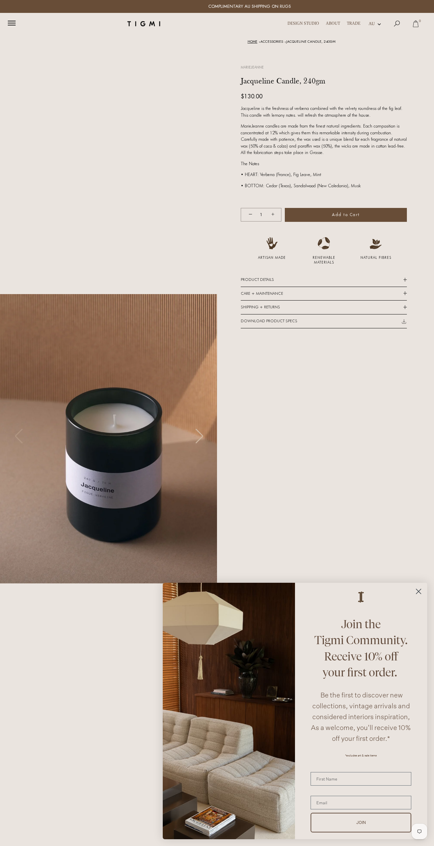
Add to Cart (346, 214)
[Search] (397, 23)
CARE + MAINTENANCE (262, 293)
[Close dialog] (419, 591)
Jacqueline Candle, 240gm (310, 41)
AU (372, 23)
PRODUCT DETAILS (257, 279)
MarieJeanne (252, 67)
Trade (353, 23)
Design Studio (303, 23)
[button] (198, 436)
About (333, 23)
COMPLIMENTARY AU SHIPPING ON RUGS (217, 6)
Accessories (271, 41)
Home (252, 41)
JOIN (361, 822)
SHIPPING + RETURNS (260, 307)
